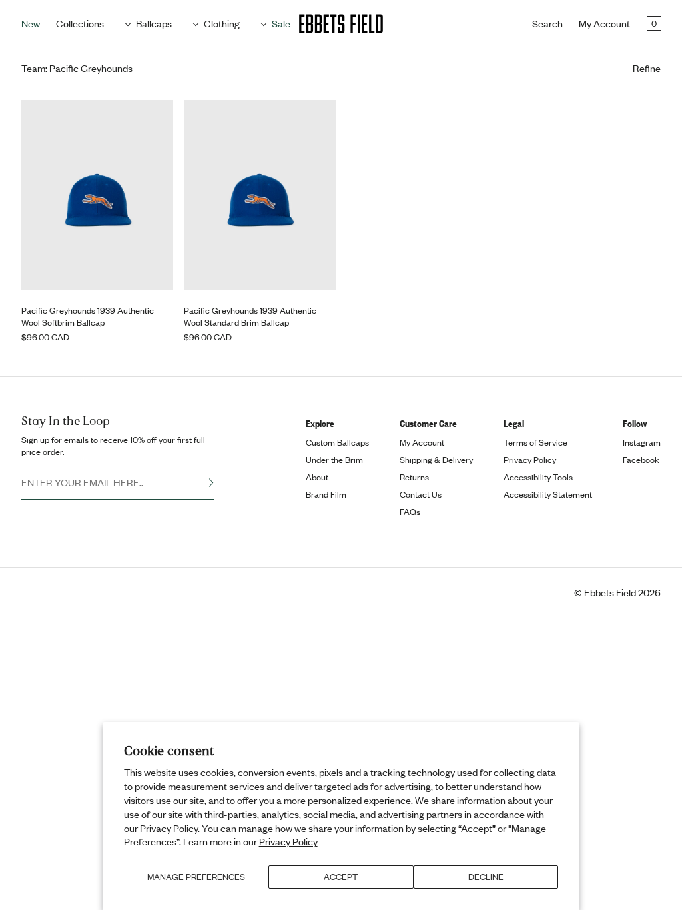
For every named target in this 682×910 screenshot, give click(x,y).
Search (547, 23)
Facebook (641, 460)
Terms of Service (535, 442)
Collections (80, 23)
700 (50, 139)
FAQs (410, 512)
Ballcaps (154, 23)
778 (90, 204)
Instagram (642, 442)
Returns (414, 477)
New (30, 23)
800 (130, 204)
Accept (341, 877)
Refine (647, 68)
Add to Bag (97, 267)
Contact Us (421, 494)
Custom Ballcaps (337, 442)
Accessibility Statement (548, 494)
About (317, 477)
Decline (486, 877)
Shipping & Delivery (436, 460)
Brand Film (326, 494)
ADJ (51, 237)
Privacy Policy (288, 841)
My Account (604, 23)
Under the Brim (334, 460)
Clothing (222, 23)
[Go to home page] (341, 23)
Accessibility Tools (538, 477)
